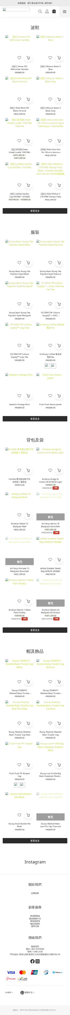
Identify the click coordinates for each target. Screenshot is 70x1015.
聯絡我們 (35, 946)
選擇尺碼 (35, 926)
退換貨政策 (35, 921)
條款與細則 (35, 923)
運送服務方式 (35, 918)
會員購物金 (35, 915)
